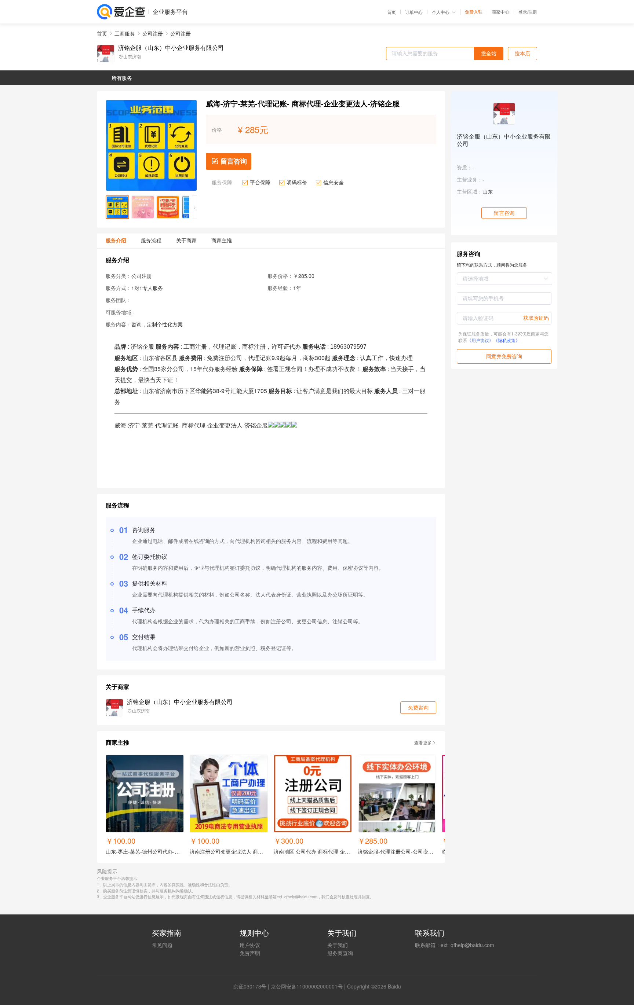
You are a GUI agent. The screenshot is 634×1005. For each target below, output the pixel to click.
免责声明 (250, 953)
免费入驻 (473, 12)
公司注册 (152, 33)
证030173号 (252, 986)
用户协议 (250, 945)
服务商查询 (340, 953)
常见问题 (162, 945)
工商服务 (124, 33)
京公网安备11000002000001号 (307, 986)
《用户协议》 (480, 340)
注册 (532, 11)
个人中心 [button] (440, 12)
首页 (391, 12)
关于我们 (337, 945)
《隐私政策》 (506, 340)
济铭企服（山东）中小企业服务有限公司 (171, 48)
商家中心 (500, 12)
